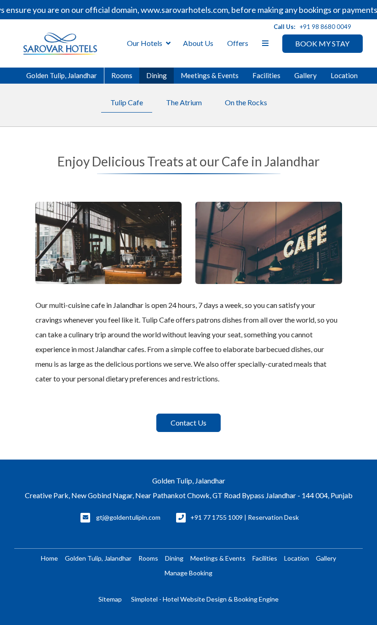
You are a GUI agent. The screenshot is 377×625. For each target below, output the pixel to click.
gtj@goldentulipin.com (128, 517)
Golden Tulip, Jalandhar (61, 75)
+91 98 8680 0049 (325, 26)
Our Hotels (144, 43)
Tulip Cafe (126, 102)
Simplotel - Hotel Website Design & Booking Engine (205, 599)
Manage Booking (188, 573)
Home (49, 558)
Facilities (266, 75)
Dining (156, 75)
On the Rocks (246, 102)
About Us (198, 43)
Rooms (121, 75)
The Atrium (184, 102)
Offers (237, 43)
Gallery (305, 75)
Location (344, 75)
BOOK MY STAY (322, 43)
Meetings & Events (210, 75)
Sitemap (110, 599)
